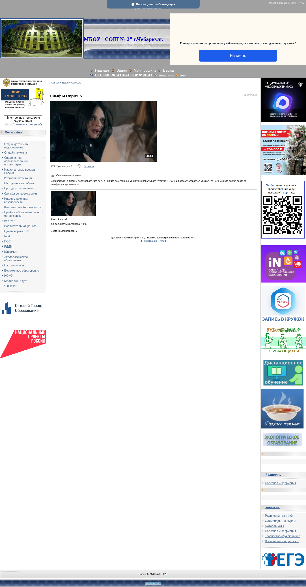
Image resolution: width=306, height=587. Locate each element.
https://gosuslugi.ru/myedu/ (23, 124)
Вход (183, 75)
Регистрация (166, 75)
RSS (165, 8)
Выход (168, 70)
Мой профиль (145, 70)
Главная (102, 70)
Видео (121, 70)
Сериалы (76, 82)
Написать (238, 56)
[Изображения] (73, 203)
